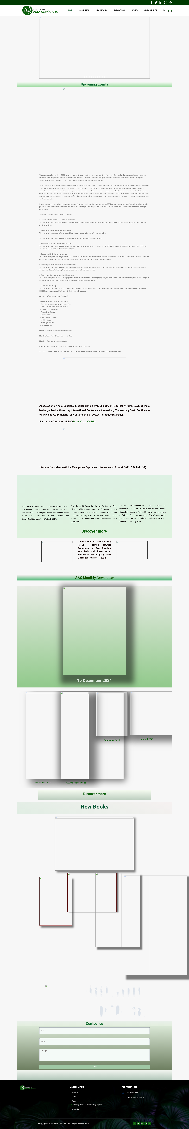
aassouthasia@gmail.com (135, 1097)
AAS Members (84, 10)
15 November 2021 (42, 782)
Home (70, 10)
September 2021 (112, 740)
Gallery (135, 10)
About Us (75, 1092)
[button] (94, 48)
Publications (119, 10)
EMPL (87, 1124)
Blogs (74, 1101)
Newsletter (83, 783)
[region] (94, 48)
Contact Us (75, 1109)
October (74, 783)
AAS (68, 783)
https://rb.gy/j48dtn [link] (84, 421)
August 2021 (147, 739)
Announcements (150, 10)
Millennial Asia (101, 10)
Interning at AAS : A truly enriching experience (88, 1105)
